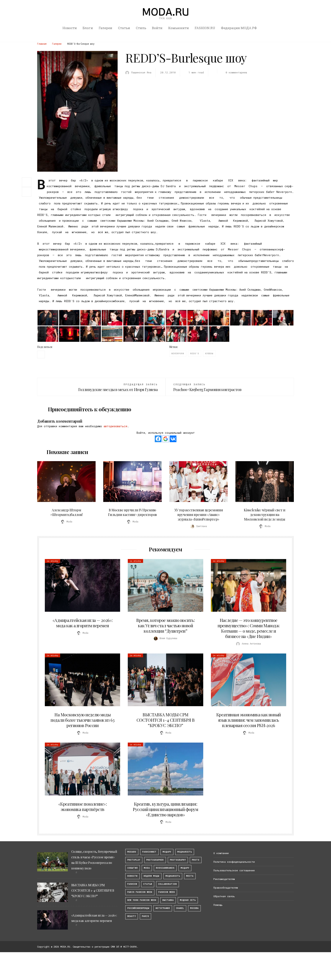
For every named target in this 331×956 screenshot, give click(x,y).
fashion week (166, 892)
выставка (168, 900)
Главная (42, 43)
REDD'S (194, 353)
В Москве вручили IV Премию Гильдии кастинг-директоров (132, 512)
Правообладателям (225, 887)
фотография (163, 908)
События (132, 868)
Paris (145, 916)
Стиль (141, 28)
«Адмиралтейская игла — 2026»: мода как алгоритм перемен (82, 622)
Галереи (105, 28)
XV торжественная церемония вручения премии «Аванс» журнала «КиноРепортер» (198, 514)
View (64, 481)
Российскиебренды (138, 908)
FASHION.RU (205, 28)
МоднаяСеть (184, 852)
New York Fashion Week (141, 900)
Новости (69, 28)
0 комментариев (236, 72)
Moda (147, 868)
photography (178, 860)
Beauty (131, 916)
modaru (131, 852)
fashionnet (149, 852)
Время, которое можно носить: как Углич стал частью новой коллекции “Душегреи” (165, 625)
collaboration (167, 884)
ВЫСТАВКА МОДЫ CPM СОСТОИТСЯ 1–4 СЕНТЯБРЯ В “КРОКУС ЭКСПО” (165, 720)
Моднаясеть (173, 876)
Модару (185, 868)
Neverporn (177, 353)
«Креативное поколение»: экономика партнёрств (82, 806)
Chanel (180, 908)
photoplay (133, 860)
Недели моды (151, 876)
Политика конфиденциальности (234, 861)
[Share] (26, 182)
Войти (157, 28)
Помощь (218, 905)
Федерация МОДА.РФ (239, 28)
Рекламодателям (224, 879)
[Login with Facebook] (158, 438)
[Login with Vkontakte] (173, 438)
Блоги (88, 28)
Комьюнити (178, 28)
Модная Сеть (188, 900)
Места (189, 876)
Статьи (124, 28)
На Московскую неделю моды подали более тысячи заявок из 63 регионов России (82, 720)
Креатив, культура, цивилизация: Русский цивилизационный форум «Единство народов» (165, 809)
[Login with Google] (165, 438)
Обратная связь (224, 896)
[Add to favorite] (27, 192)
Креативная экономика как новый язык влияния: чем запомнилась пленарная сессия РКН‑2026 (248, 720)
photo (195, 860)
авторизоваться (115, 426)
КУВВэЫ (209, 353)
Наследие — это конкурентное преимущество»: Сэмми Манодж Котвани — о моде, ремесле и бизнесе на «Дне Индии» (248, 628)
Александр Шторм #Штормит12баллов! (66, 512)
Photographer (155, 860)
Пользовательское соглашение (234, 870)
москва (194, 908)
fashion (132, 884)
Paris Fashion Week (139, 892)
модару (167, 852)
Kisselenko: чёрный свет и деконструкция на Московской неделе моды (264, 514)
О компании (221, 853)
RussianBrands (165, 868)
